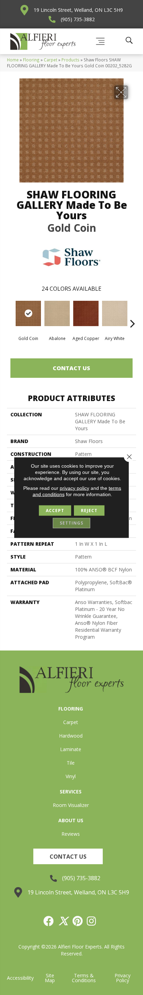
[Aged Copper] (86, 313)
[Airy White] (114, 313)
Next (132, 312)
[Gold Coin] (28, 313)
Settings (71, 523)
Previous (10, 312)
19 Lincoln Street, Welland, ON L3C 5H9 (78, 10)
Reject (89, 510)
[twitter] (63, 921)
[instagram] (91, 921)
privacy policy (74, 488)
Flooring (31, 59)
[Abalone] (57, 313)
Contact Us (71, 368)
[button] (68, 856)
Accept (55, 510)
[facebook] (48, 921)
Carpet (50, 59)
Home (13, 59)
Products (70, 59)
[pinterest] (78, 921)
